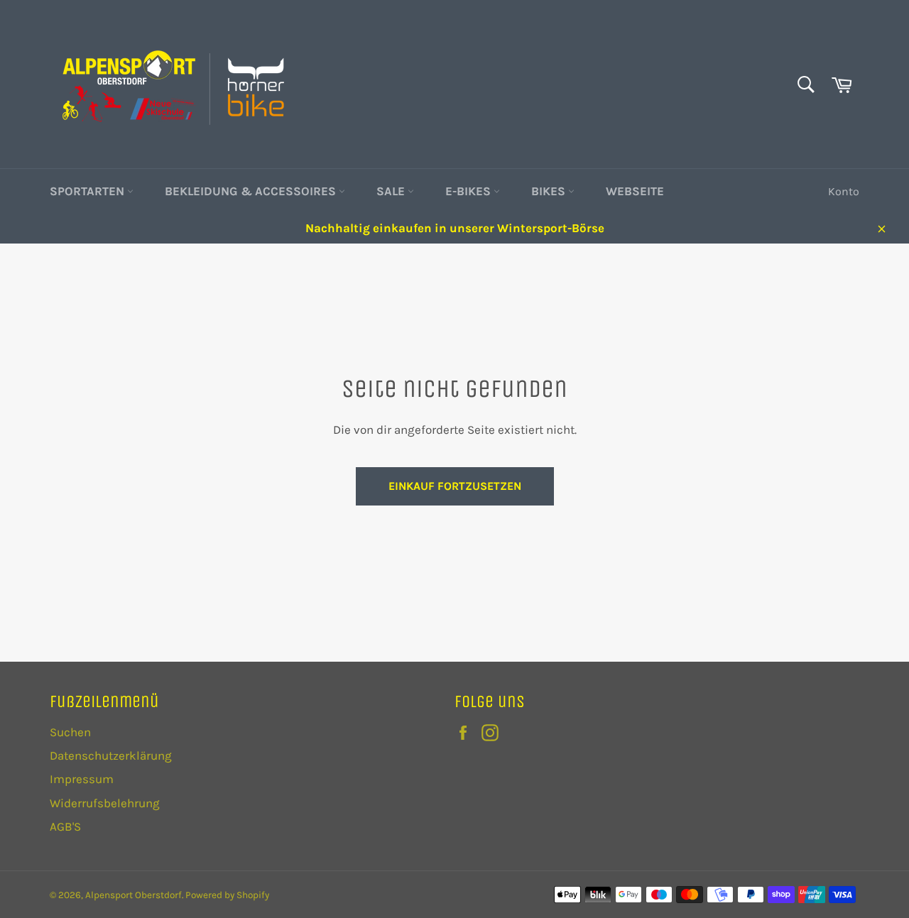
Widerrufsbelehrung (105, 803)
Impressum (82, 779)
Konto (843, 191)
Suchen (70, 732)
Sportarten (88, 191)
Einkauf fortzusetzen (454, 486)
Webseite (635, 191)
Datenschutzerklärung (111, 755)
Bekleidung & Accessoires (252, 191)
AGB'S (65, 826)
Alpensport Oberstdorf (133, 895)
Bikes (549, 191)
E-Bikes (469, 191)
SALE (392, 191)
